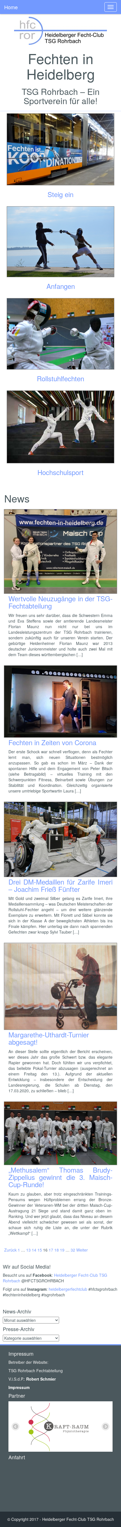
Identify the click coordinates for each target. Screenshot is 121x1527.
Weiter (82, 1250)
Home (11, 7)
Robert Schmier (41, 1379)
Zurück (10, 1250)
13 (28, 1250)
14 (34, 1250)
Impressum (19, 1387)
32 (73, 1250)
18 (56, 1250)
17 (51, 1250)
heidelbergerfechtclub (68, 1289)
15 (39, 1250)
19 (62, 1250)
